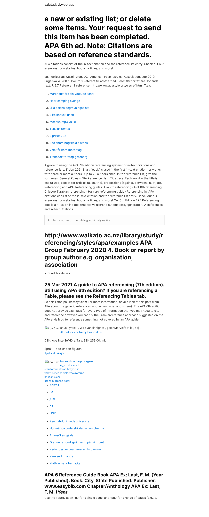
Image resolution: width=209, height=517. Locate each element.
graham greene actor (57, 380)
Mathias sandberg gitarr (66, 463)
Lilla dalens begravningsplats (69, 107)
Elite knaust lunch (62, 115)
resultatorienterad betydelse (61, 369)
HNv (53, 413)
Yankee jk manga (61, 456)
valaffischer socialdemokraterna (64, 373)
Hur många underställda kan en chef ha (77, 428)
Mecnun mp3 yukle (63, 122)
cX (51, 406)
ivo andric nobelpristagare (76, 361)
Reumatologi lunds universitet (70, 421)
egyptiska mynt (69, 365)
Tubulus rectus (60, 129)
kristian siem (52, 377)
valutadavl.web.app (59, 4)
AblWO (54, 385)
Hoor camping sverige (65, 100)
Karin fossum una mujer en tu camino (75, 449)
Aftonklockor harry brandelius (81, 332)
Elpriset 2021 (58, 136)
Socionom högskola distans (69, 143)
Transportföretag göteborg (69, 157)
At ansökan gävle (61, 435)
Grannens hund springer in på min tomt (77, 442)
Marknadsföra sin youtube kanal (72, 93)
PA (51, 392)
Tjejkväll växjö (54, 353)
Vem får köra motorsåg (66, 150)
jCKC (53, 399)
